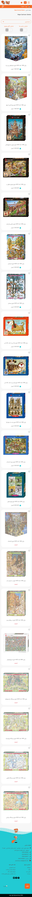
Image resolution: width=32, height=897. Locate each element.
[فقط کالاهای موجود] (8, 28)
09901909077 (25, 856)
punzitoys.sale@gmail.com (21, 861)
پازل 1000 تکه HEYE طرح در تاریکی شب (16, 581)
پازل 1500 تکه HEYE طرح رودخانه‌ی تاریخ (16, 105)
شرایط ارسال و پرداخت (10, 869)
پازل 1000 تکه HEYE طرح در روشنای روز (16, 620)
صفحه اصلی (28, 10)
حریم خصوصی (12, 867)
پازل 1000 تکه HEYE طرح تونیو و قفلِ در (16, 184)
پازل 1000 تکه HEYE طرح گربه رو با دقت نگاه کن (16, 383)
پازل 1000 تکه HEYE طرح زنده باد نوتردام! (16, 422)
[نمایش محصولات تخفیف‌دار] (23, 28)
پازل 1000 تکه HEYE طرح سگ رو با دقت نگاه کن (16, 343)
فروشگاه (29, 867)
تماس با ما (28, 872)
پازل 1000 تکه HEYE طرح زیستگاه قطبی (16, 778)
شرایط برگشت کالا (11, 872)
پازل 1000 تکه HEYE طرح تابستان (16, 264)
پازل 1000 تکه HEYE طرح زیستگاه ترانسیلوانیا (16, 699)
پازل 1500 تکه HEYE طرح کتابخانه (16, 541)
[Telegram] (16, 878)
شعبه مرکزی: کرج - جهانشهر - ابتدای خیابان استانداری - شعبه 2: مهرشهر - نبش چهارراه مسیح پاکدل (15, 849)
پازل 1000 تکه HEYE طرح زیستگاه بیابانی (16, 817)
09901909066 (25, 852)
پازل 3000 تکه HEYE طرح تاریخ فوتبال (16, 660)
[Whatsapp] (14, 878)
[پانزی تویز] (5, 2)
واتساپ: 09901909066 (23, 858)
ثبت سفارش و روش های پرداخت (8, 874)
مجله (29, 869)
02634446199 (25, 854)
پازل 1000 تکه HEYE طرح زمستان (16, 303)
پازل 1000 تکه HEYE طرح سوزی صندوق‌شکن (16, 145)
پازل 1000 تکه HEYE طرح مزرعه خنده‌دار (16, 462)
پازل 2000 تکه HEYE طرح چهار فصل (16, 502)
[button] (29, 35)
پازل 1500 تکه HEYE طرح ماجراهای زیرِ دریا (16, 65)
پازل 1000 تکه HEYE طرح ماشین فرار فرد (16, 224)
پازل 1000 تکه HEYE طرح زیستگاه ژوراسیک (16, 738)
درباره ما (29, 874)
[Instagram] (18, 878)
